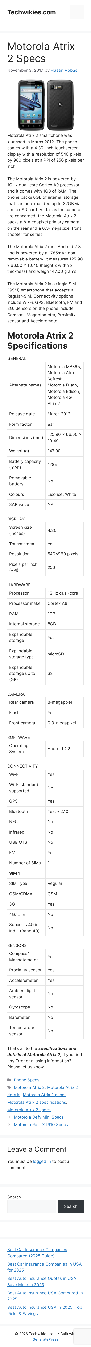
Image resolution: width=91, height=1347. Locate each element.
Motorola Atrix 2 (29, 1087)
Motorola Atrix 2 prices (44, 1094)
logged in (42, 1161)
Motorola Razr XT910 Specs (41, 1124)
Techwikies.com (31, 12)
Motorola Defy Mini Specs (39, 1117)
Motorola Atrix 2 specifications (36, 1102)
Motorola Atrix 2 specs (29, 1109)
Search (14, 1197)
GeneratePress (45, 1339)
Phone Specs (26, 1080)
